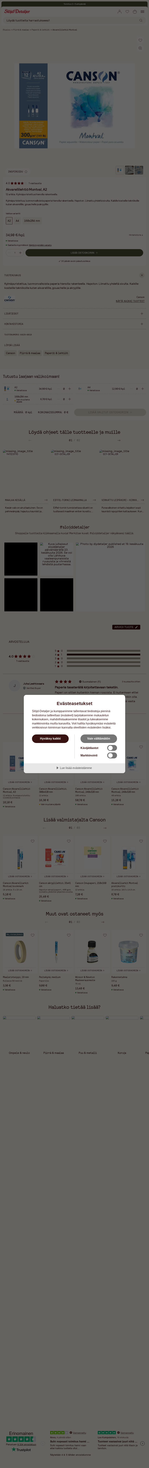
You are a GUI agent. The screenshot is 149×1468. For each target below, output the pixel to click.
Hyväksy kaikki (50, 738)
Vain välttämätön (98, 738)
